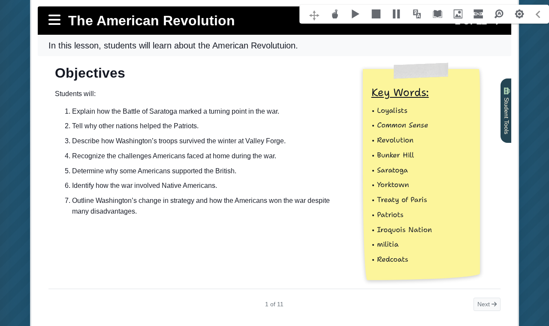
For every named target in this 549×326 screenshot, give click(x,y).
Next (484, 304)
